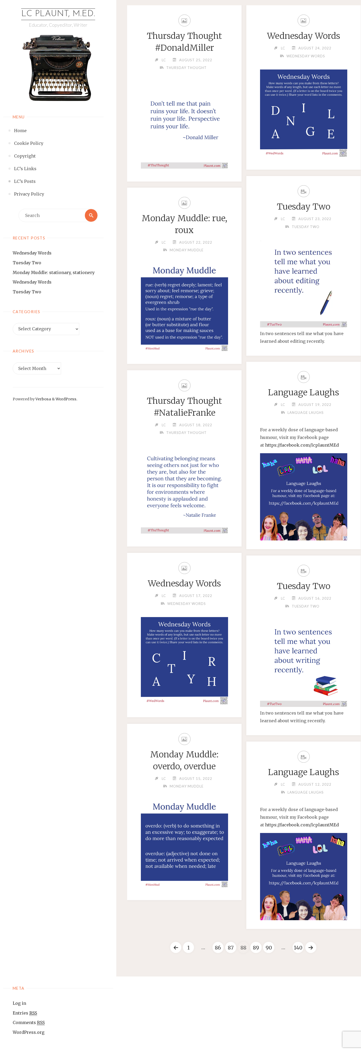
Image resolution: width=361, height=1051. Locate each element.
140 (298, 947)
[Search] (91, 215)
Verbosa (43, 399)
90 (269, 947)
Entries (25, 1013)
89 (256, 947)
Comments (29, 1022)
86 (218, 947)
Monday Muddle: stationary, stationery (54, 272)
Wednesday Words (32, 253)
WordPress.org (28, 1032)
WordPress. (66, 399)
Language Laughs (303, 392)
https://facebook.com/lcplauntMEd (302, 445)
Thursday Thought (186, 68)
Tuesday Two (27, 262)
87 (231, 947)
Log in (19, 1003)
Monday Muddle (186, 250)
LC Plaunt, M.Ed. (58, 14)
